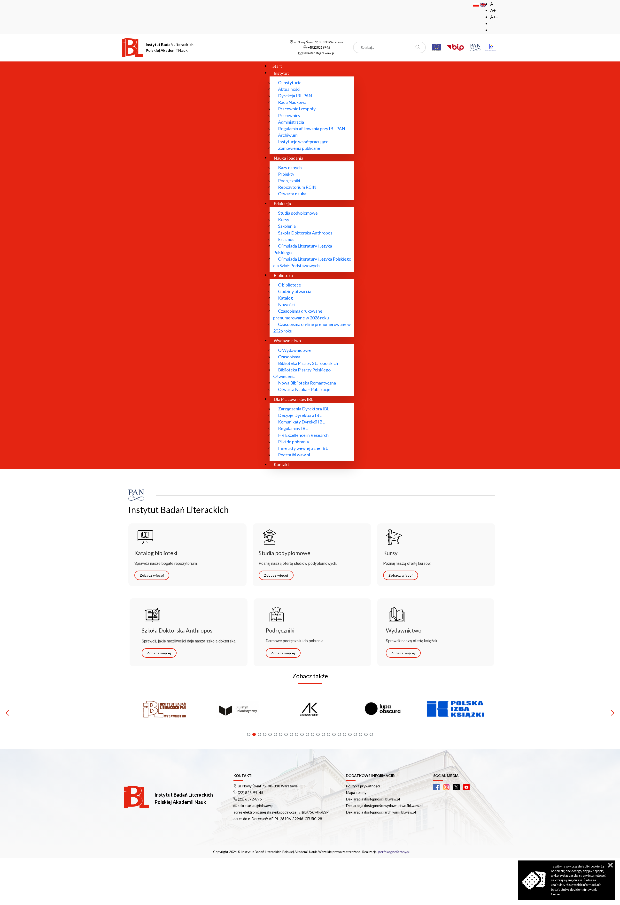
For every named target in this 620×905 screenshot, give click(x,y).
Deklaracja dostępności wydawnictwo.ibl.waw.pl (384, 805)
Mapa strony (356, 792)
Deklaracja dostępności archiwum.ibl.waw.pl (381, 812)
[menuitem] (277, 65)
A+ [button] (493, 10)
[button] (164, 713)
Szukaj (419, 47)
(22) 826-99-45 (250, 792)
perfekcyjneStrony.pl (394, 852)
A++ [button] (494, 17)
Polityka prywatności (363, 786)
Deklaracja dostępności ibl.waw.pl (373, 799)
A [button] (491, 4)
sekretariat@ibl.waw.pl (256, 805)
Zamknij (610, 865)
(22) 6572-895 (250, 799)
